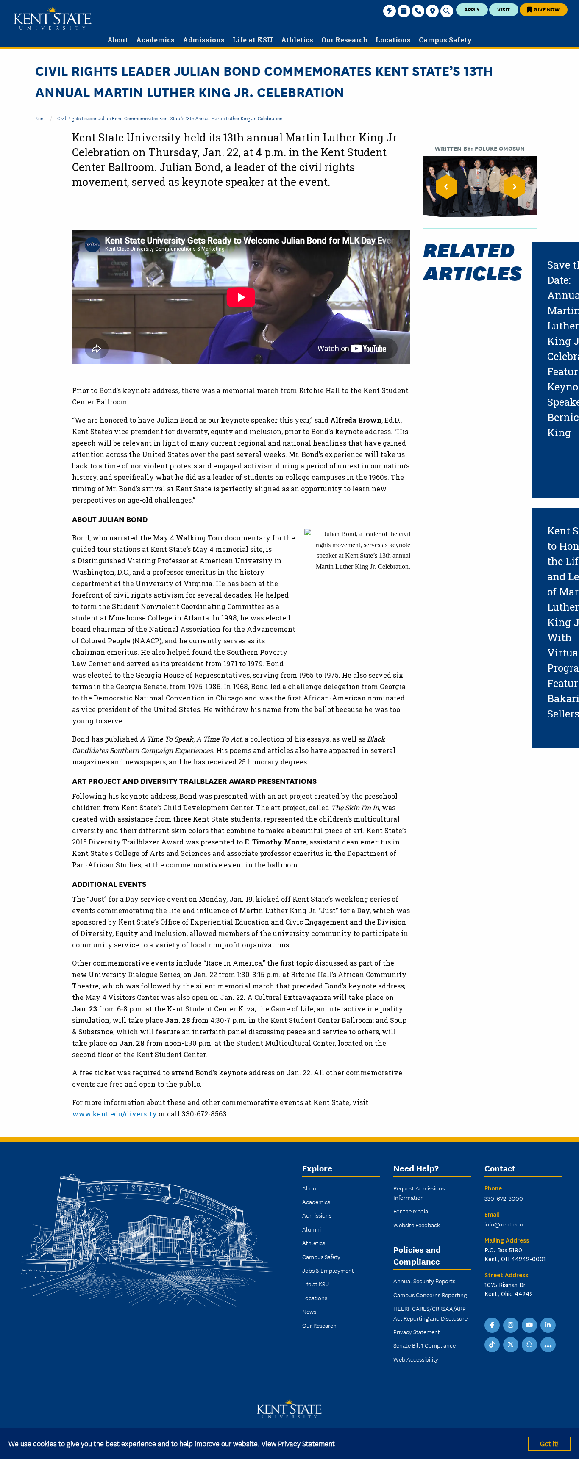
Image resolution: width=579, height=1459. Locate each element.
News (309, 1311)
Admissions (316, 1215)
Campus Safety (321, 1256)
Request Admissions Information (419, 1192)
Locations (314, 1297)
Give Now (546, 9)
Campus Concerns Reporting (430, 1294)
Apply (472, 9)
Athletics (313, 1242)
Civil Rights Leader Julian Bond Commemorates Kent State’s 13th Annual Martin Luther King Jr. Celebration (169, 118)
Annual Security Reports (424, 1280)
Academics (316, 1201)
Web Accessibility (415, 1359)
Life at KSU (315, 1283)
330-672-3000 (503, 1198)
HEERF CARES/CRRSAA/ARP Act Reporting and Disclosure (430, 1313)
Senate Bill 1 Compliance (424, 1345)
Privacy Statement (416, 1331)
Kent (40, 118)
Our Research (319, 1325)
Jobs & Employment (328, 1270)
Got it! (549, 1443)
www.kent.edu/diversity (114, 1113)
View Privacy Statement (298, 1443)
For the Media (410, 1210)
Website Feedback (416, 1224)
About (310, 1188)
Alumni (311, 1229)
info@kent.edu (503, 1224)
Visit (503, 9)
